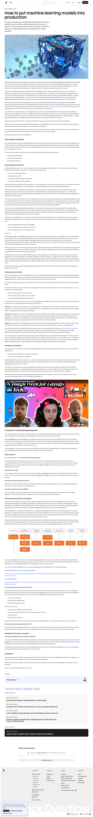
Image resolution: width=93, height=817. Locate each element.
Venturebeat (74, 84)
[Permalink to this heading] (3, 139)
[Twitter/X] (83, 814)
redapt (50, 86)
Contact (63, 774)
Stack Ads (35, 792)
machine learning (28, 689)
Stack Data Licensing (38, 790)
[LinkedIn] (81, 814)
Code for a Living (9, 689)
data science (18, 689)
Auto (76, 814)
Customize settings (7, 813)
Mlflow (53, 106)
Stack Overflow (36, 800)
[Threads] (85, 814)
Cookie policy (65, 787)
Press (48, 776)
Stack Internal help (66, 778)
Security (35, 783)
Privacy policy (65, 785)
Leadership (49, 774)
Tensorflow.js (25, 629)
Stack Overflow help (67, 776)
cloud (61, 629)
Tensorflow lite (51, 629)
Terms (63, 783)
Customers (36, 778)
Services (34, 797)
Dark (72, 814)
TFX (50, 106)
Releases (80, 780)
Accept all (6, 810)
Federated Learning (47, 242)
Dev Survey (81, 782)
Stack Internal (36, 774)
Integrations (36, 785)
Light (68, 814)
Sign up (85, 2)
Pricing (35, 787)
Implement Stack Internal (68, 780)
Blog (79, 774)
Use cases (36, 780)
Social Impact (50, 780)
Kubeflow (58, 106)
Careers (48, 778)
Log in (79, 2)
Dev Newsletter (82, 776)
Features (35, 776)
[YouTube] (90, 814)
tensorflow (37, 689)
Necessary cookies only (16, 810)
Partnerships (35, 795)
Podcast (80, 778)
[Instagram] (88, 814)
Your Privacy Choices (67, 790)
